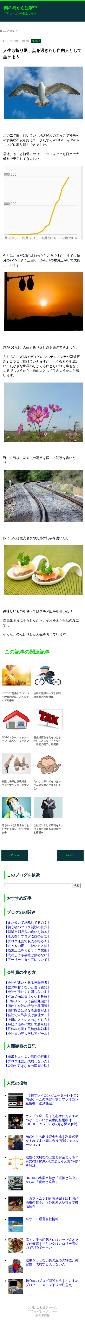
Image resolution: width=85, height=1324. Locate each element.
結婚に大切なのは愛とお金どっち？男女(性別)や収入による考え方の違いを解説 (53, 1161)
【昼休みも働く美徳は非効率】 (27, 1029)
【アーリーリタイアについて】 (27, 959)
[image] (42, 93)
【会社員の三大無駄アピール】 (27, 1033)
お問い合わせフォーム (42, 1307)
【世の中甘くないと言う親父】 (27, 987)
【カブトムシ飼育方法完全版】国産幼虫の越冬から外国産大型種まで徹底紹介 (52, 1202)
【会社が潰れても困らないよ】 (27, 992)
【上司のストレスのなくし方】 (27, 1020)
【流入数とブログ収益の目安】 (27, 936)
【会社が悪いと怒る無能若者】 (27, 982)
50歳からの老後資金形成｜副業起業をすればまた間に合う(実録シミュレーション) (52, 1140)
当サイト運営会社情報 (42, 1219)
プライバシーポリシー (42, 1311)
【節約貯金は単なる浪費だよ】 (27, 1010)
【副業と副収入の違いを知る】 (27, 932)
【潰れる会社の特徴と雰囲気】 (27, 1006)
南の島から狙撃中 (20, 7)
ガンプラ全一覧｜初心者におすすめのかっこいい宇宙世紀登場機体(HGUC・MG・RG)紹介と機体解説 (52, 1120)
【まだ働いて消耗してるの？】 (27, 922)
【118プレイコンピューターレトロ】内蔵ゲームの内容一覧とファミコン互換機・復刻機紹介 (53, 1099)
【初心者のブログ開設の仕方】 (27, 927)
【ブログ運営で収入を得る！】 (27, 941)
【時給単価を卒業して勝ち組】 (27, 1024)
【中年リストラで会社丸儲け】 (27, 1001)
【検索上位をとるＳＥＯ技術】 (27, 950)
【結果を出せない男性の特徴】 (27, 1056)
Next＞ (70, 855)
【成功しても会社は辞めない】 (27, 955)
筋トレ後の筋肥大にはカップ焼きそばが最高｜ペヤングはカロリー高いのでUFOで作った (52, 1243)
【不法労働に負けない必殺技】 (27, 996)
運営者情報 (42, 1315)
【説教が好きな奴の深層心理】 (27, 1066)
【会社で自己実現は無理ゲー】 (27, 1015)
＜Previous (14, 855)
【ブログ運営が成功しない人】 (27, 1061)
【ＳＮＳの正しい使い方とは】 (27, 945)
